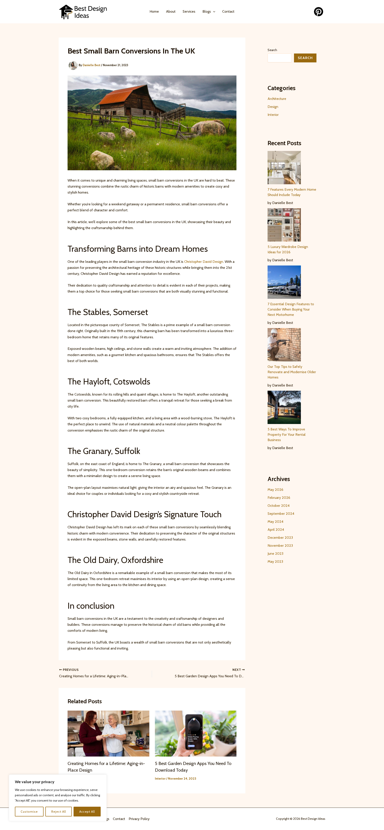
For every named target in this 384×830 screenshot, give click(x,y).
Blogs (206, 11)
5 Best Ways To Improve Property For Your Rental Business (287, 434)
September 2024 (281, 513)
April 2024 (276, 529)
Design (273, 107)
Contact (228, 11)
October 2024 (279, 505)
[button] (213, 11)
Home (154, 11)
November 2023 (280, 545)
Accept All (87, 812)
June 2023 (275, 553)
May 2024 (275, 521)
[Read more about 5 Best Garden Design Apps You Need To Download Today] (196, 733)
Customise (29, 812)
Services (189, 11)
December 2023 (280, 537)
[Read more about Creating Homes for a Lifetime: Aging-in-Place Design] (108, 733)
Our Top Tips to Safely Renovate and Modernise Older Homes (292, 371)
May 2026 (275, 489)
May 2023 (275, 561)
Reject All (58, 812)
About (171, 11)
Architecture (277, 99)
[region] (58, 798)
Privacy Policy (139, 819)
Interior (160, 778)
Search (272, 50)
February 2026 (279, 497)
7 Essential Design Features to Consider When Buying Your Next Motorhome (291, 309)
